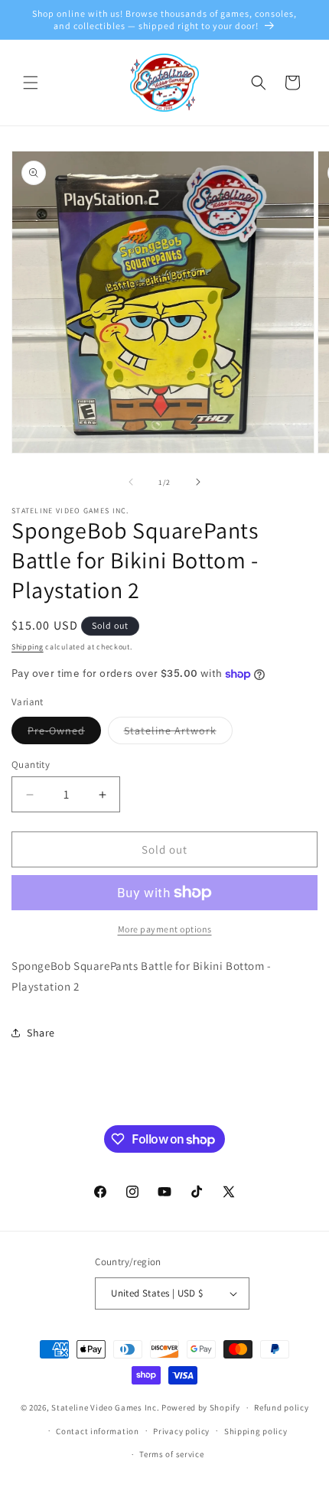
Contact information (97, 1431)
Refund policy (281, 1407)
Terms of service (171, 1454)
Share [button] (41, 1033)
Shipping (27, 647)
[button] (30, 82)
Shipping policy (256, 1431)
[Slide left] (131, 482)
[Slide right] (198, 482)
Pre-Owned (64, 733)
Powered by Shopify (200, 1407)
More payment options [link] (165, 929)
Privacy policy (181, 1431)
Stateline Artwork (178, 733)
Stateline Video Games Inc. (105, 1407)
